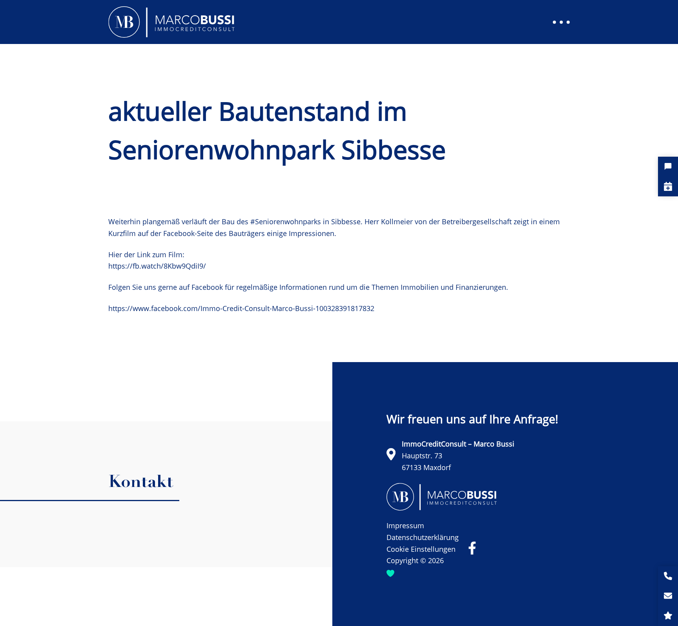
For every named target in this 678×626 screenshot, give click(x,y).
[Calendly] (668, 186)
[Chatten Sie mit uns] (668, 167)
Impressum (405, 525)
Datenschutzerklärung (422, 537)
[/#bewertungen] (668, 616)
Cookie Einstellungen (421, 549)
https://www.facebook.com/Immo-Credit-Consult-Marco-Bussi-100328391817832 (241, 308)
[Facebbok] (472, 548)
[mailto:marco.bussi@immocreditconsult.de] (668, 596)
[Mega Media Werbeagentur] (390, 572)
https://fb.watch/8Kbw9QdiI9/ (157, 266)
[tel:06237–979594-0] (668, 576)
